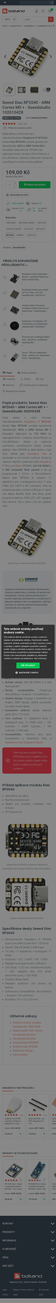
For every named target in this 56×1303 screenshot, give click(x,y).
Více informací (40, 658)
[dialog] (28, 651)
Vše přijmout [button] (28, 665)
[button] (28, 672)
